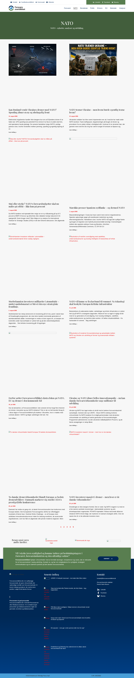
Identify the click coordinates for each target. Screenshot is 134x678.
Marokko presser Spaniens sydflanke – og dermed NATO (97, 207)
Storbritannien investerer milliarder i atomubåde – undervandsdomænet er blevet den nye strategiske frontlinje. (34, 304)
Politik (92, 8)
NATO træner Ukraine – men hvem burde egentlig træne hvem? (97, 111)
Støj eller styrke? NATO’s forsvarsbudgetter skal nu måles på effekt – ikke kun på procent (34, 205)
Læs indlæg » (12, 132)
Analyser (122, 8)
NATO (75, 8)
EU (106, 8)
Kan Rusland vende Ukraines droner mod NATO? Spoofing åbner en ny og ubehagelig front (33, 111)
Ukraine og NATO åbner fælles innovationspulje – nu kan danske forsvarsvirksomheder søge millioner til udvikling (97, 401)
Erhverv (100, 8)
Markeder (113, 8)
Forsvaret (67, 8)
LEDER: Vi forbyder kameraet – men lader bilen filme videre (68, 578)
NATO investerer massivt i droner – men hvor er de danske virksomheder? (94, 498)
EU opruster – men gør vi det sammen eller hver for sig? (67, 628)
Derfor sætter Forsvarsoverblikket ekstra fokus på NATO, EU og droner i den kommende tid (36, 399)
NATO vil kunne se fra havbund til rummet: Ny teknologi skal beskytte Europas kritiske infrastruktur (97, 303)
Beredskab (84, 8)
